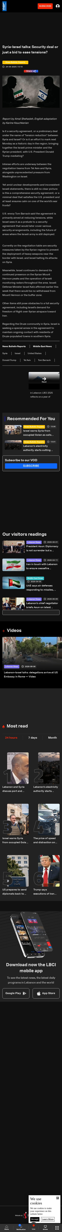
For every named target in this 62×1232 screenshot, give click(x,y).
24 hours (11, 737)
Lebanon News (34, 542)
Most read (17, 726)
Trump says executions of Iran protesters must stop (45, 892)
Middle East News (35, 578)
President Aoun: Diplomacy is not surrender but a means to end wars (42, 549)
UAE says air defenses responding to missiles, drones (40, 588)
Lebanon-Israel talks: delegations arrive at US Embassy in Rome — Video (31, 674)
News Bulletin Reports (34, 427)
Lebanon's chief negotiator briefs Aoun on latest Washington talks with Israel (42, 606)
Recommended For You (31, 419)
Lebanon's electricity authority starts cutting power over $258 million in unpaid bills (38, 448)
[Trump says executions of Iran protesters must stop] (46, 875)
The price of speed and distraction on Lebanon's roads (44, 841)
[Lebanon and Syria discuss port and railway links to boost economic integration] (15, 772)
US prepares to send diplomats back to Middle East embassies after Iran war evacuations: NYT (15, 892)
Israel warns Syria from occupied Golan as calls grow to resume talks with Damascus (38, 433)
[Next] (58, 658)
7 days (32, 737)
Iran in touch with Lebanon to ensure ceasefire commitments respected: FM (41, 567)
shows (45, 1229)
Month (52, 737)
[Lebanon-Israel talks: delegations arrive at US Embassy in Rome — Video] (32, 658)
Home (6, 1229)
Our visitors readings (24, 534)
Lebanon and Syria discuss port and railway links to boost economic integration (15, 789)
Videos (14, 630)
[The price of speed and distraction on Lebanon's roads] (46, 824)
